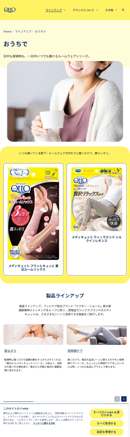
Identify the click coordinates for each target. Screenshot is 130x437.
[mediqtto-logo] (9, 10)
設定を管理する (106, 431)
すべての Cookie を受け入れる (106, 413)
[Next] (124, 399)
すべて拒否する (106, 423)
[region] (64, 420)
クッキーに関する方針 (44, 423)
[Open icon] (123, 10)
